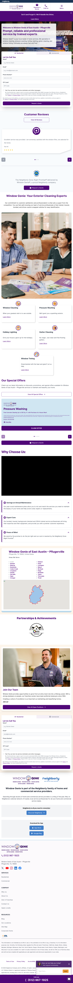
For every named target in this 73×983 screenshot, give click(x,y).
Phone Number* (7, 74)
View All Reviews (36, 120)
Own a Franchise (7, 900)
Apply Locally (6, 908)
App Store (37, 828)
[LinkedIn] (15, 868)
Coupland (13, 570)
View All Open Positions (35, 707)
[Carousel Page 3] (37, 436)
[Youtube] (7, 868)
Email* (4, 67)
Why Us (4, 892)
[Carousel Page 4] (38, 436)
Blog (2, 919)
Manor (40, 567)
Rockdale (40, 572)
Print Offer (8, 422)
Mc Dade (40, 569)
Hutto (39, 563)
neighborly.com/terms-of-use (9, 417)
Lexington (41, 565)
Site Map (4, 927)
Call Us (46, 8)
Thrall (39, 578)
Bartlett (12, 563)
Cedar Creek (14, 569)
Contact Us (5, 904)
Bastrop (12, 565)
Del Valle (12, 574)
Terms (9, 95)
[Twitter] (2, 868)
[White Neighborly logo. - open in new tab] (6, 1)
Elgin (11, 576)
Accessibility (31, 961)
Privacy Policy (17, 95)
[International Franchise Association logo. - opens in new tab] (4, 936)
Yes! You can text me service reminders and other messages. (23, 90)
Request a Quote (37, 8)
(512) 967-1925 (11, 855)
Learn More (7, 317)
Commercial (55, 53)
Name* (5, 59)
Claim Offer (36, 428)
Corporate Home (7, 931)
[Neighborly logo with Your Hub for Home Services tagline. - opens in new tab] (51, 779)
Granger (12, 578)
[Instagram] (11, 868)
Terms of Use (10, 961)
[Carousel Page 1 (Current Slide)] (34, 436)
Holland (40, 562)
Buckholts (13, 567)
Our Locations (6, 923)
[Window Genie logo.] (26, 779)
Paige (39, 570)
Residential (20, 53)
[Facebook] (20, 868)
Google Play (38, 833)
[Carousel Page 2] (36, 159)
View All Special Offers (35, 394)
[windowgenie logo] (36, 847)
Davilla (12, 572)
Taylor (40, 574)
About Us (4, 896)
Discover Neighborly (35, 813)
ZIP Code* (6, 82)
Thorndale (41, 576)
